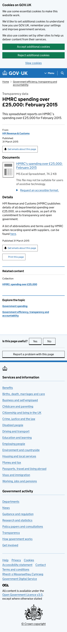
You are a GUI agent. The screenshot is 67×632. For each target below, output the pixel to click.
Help (5, 560)
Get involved (10, 545)
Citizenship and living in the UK (21, 412)
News (6, 508)
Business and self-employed (20, 400)
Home (5, 81)
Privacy (16, 560)
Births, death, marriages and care (23, 394)
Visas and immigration (16, 475)
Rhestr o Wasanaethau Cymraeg (22, 574)
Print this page (16, 256)
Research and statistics (17, 520)
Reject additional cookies (34, 55)
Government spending (14, 306)
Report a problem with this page (33, 354)
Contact (40, 565)
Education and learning (17, 437)
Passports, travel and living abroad (24, 468)
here (13, 234)
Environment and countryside (21, 450)
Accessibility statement (17, 565)
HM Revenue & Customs (16, 133)
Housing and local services (19, 456)
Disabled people (12, 425)
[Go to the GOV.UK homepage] (15, 73)
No (51, 341)
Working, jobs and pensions (19, 481)
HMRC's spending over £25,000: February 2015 (39, 166)
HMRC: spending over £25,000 (19, 284)
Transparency (11, 533)
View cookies (33, 63)
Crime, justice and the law (18, 419)
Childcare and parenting (17, 406)
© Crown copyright (33, 624)
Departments (10, 501)
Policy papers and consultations (22, 526)
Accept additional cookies (33, 46)
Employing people (13, 444)
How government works (17, 539)
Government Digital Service (19, 579)
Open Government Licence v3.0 (22, 594)
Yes (37, 341)
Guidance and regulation (18, 514)
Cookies (29, 560)
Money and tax (11, 462)
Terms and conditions (15, 569)
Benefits (7, 388)
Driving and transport (15, 431)
